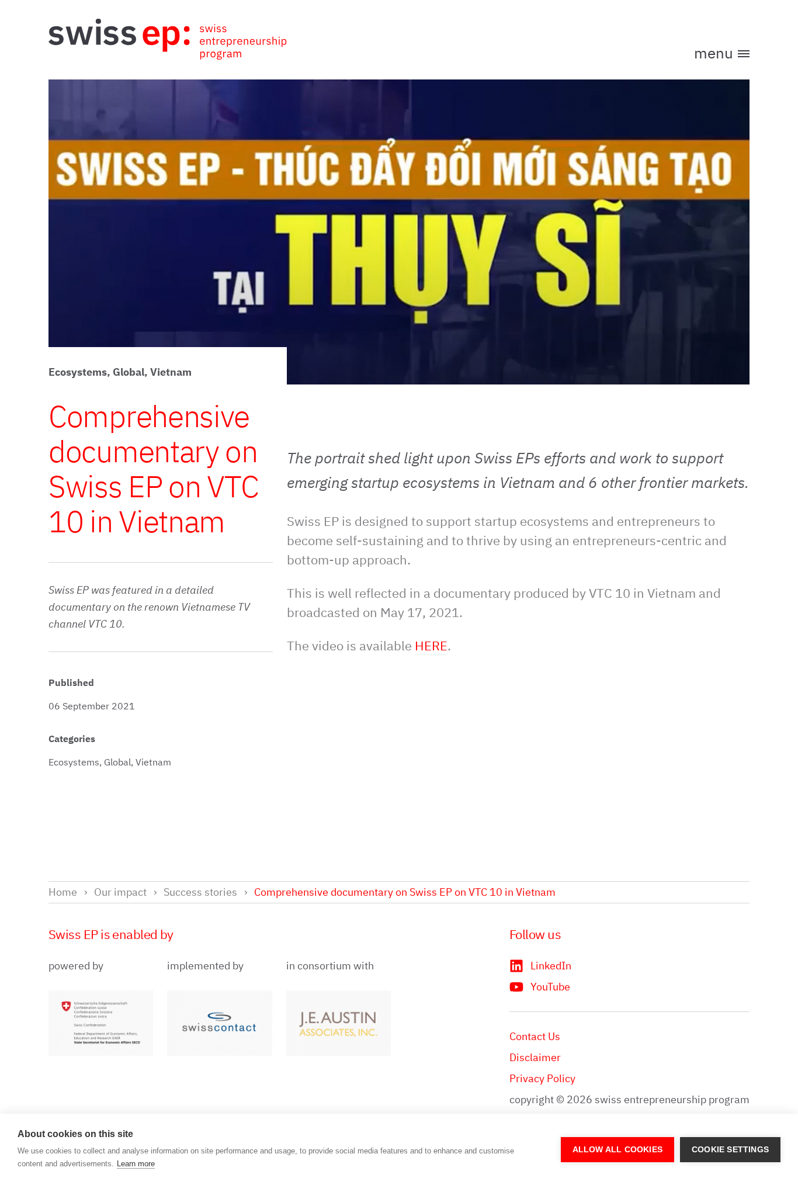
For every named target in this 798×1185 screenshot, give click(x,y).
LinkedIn (550, 965)
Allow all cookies (617, 1149)
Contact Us (534, 1036)
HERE (431, 645)
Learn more (136, 1163)
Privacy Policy (542, 1078)
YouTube (550, 986)
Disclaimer (535, 1057)
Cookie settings (730, 1149)
